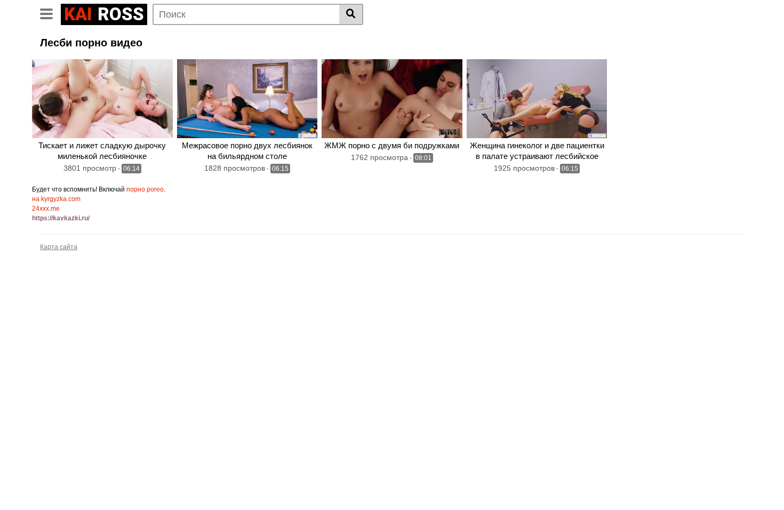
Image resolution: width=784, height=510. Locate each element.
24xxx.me (46, 208)
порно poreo (145, 189)
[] (351, 14)
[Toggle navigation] (50, 13)
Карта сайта (58, 247)
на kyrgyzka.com (56, 199)
